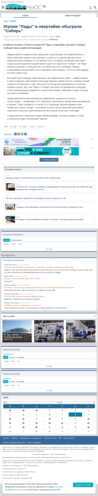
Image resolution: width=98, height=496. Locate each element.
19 (36, 423)
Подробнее (40, 451)
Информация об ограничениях (31, 438)
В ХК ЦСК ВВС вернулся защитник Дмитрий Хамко (24, 296)
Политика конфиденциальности (14, 442)
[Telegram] (22, 134)
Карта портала (69, 438)
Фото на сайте (9, 316)
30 (88, 427)
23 (88, 423)
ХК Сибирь (23, 127)
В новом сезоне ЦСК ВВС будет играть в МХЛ (22, 279)
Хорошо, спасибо (83, 485)
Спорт (5, 21)
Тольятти (40, 127)
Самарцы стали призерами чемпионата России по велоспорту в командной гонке (49, 207)
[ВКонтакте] (15, 134)
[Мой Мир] (25, 134)
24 (10, 410)
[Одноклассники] (18, 134)
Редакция (14, 438)
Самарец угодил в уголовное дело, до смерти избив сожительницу (33, 178)
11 (23, 419)
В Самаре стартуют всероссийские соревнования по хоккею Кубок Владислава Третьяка (39, 287)
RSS (60, 438)
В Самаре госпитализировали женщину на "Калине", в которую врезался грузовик (49, 219)
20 (50, 423)
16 (88, 419)
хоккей (32, 127)
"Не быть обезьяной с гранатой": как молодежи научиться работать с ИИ (35, 198)
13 (50, 419)
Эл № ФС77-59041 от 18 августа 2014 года (44, 460)
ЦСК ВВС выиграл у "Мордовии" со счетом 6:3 (22, 305)
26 (36, 410)
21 (62, 423)
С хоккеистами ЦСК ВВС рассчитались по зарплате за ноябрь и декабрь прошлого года (38, 267)
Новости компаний (34, 442)
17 (10, 423)
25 (23, 410)
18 (23, 423)
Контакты (6, 438)
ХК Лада (13, 127)
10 (10, 419)
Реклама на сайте (50, 438)
